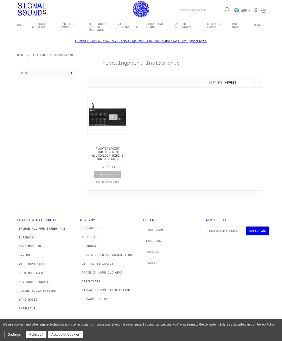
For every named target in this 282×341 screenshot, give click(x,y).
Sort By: (215, 82)
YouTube (152, 251)
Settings (14, 334)
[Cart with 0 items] (263, 10)
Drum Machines (31, 273)
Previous (271, 328)
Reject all (36, 334)
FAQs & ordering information (107, 255)
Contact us (91, 228)
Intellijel (28, 308)
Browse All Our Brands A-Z (42, 228)
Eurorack (26, 237)
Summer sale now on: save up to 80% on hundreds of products (141, 41)
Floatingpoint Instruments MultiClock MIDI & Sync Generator (107, 153)
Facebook (153, 240)
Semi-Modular (30, 246)
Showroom (89, 246)
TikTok (151, 262)
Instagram (154, 230)
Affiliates (91, 281)
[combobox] (204, 10)
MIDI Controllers (34, 264)
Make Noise (28, 299)
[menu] (141, 27)
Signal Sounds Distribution (106, 290)
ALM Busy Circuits (34, 282)
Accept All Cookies (65, 334)
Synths (24, 255)
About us (89, 237)
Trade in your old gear (102, 272)
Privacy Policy (95, 299)
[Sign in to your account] (255, 10)
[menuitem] (21, 24)
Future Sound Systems (37, 290)
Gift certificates (97, 263)
